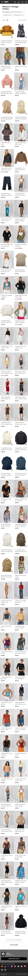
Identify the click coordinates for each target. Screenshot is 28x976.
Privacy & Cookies (19, 974)
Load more (14, 945)
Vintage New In (7, 15)
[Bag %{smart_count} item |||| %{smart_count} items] (26, 2)
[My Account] (19, 2)
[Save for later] (12, 37)
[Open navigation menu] (2, 2)
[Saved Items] (22, 2)
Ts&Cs (26, 974)
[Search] (15, 2)
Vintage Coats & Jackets (20, 15)
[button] (2, 966)
